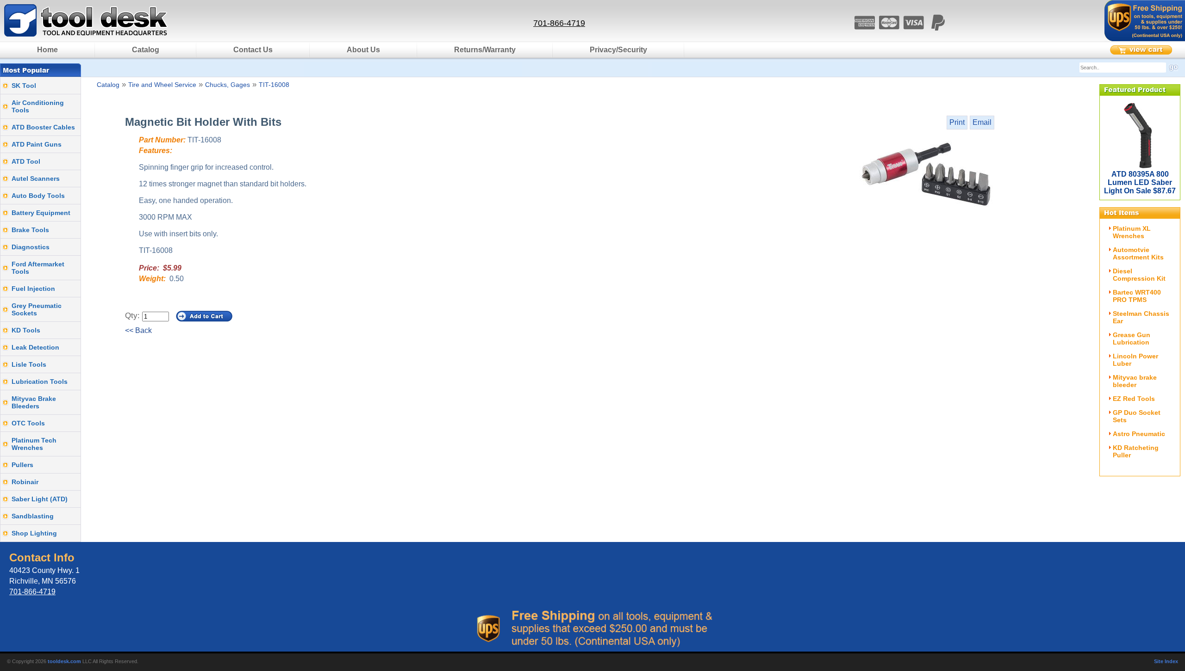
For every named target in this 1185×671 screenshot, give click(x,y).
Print (957, 122)
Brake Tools (30, 230)
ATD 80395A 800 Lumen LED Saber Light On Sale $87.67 (1140, 182)
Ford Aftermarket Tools (38, 267)
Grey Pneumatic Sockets (37, 309)
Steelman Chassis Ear (1141, 317)
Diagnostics (31, 247)
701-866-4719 (559, 23)
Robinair (25, 482)
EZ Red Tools (1134, 398)
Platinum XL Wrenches (1132, 232)
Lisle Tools (29, 364)
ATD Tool (26, 161)
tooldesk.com (64, 661)
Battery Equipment (41, 212)
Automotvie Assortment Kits (1138, 253)
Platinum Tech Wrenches (34, 444)
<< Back (138, 330)
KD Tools (26, 330)
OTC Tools (28, 423)
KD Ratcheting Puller (1136, 451)
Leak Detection (35, 347)
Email (982, 122)
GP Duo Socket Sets (1136, 416)
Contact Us (253, 50)
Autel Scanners (36, 178)
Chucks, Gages (227, 84)
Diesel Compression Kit (1139, 274)
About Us (363, 50)
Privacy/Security (618, 50)
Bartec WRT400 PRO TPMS (1137, 296)
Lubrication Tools (40, 381)
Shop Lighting (34, 533)
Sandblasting (33, 516)
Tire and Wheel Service (162, 84)
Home (47, 50)
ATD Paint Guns (37, 144)
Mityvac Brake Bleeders (34, 402)
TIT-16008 (274, 84)
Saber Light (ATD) (40, 499)
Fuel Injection (33, 288)
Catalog (145, 50)
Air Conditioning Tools (38, 106)
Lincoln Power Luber (1135, 359)
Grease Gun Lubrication (1131, 338)
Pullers (22, 464)
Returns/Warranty (485, 50)
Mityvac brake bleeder (1135, 381)
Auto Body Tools (38, 195)
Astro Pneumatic (1139, 433)
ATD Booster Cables (43, 127)
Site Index (1166, 661)
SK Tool (24, 85)
